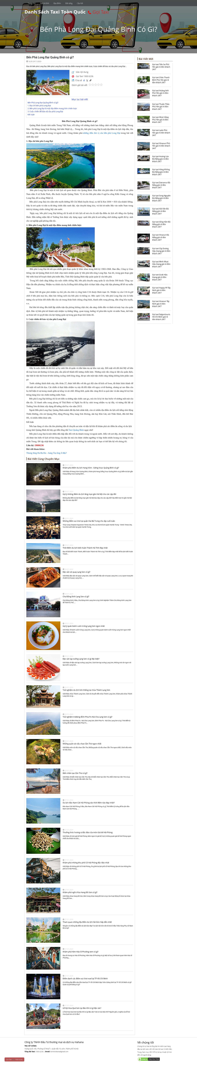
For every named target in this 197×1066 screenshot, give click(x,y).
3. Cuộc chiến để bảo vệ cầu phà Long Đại (45, 111)
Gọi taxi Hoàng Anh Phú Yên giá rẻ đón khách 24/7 (160, 93)
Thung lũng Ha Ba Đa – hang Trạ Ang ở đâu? (46, 453)
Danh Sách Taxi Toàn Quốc (55, 12)
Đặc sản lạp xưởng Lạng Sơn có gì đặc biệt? (81, 659)
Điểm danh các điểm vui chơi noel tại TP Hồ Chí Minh (85, 978)
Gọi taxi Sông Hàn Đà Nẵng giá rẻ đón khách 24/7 (161, 224)
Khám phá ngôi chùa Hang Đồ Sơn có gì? (80, 892)
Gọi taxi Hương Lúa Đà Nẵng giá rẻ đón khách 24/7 (160, 159)
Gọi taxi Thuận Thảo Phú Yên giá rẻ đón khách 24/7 (160, 106)
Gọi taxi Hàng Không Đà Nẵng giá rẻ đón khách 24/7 (161, 172)
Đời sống (68, 3)
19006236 (39, 445)
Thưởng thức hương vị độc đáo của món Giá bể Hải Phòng (88, 832)
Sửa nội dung (81, 72)
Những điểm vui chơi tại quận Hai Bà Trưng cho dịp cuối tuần (89, 521)
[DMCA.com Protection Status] (155, 1058)
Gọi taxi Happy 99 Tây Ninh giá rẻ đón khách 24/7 (161, 290)
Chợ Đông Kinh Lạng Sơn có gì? (76, 596)
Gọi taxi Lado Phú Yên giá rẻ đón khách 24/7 (161, 132)
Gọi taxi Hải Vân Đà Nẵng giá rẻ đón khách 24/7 (160, 211)
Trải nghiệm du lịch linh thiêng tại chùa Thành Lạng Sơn (86, 690)
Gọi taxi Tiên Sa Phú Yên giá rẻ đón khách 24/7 (161, 67)
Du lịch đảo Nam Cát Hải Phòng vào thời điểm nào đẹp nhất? (89, 802)
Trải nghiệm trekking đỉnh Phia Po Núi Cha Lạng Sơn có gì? (87, 717)
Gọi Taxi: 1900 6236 (14, 1059)
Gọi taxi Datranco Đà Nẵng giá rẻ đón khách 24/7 (161, 185)
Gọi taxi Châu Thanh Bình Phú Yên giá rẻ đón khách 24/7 (161, 80)
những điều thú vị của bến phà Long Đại (101, 133)
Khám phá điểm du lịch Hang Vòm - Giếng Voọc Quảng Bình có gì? (91, 468)
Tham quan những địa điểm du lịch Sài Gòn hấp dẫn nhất (87, 922)
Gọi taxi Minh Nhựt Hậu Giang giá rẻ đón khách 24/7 (161, 264)
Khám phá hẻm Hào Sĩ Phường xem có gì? (80, 951)
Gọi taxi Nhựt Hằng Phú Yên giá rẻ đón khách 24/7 (160, 119)
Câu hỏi (80, 3)
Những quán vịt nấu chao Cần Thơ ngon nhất (82, 743)
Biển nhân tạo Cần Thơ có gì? (75, 773)
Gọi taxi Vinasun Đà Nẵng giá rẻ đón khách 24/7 (160, 237)
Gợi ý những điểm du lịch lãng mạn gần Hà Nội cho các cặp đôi (89, 494)
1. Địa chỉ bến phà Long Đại (39, 106)
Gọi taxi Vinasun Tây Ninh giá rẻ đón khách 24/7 (160, 304)
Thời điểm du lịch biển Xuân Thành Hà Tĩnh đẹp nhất (85, 548)
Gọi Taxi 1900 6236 (84, 76)
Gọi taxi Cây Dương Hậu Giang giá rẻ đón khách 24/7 (161, 251)
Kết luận (31, 115)
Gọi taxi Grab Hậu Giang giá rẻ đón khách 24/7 (159, 277)
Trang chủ (31, 3)
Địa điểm (57, 3)
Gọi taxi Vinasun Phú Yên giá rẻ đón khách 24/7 (161, 146)
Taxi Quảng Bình (76, 430)
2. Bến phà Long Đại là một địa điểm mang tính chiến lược (52, 108)
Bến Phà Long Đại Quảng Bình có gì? (43, 103)
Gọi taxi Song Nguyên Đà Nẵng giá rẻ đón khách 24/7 (161, 198)
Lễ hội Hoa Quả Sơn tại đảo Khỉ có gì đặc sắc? (82, 1008)
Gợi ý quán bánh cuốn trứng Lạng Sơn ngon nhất (84, 626)
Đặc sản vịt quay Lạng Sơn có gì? (76, 572)
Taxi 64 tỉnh (44, 3)
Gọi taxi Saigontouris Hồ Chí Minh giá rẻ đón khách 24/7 (161, 317)
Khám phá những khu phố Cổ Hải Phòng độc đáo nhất (86, 862)
